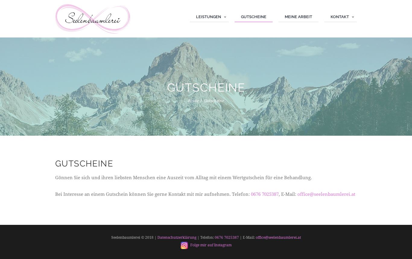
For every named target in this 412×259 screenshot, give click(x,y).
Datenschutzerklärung (176, 237)
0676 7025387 (265, 194)
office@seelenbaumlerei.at (326, 194)
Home (193, 101)
